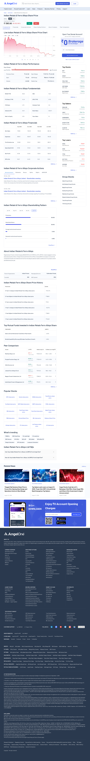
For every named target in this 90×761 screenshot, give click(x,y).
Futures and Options (30, 562)
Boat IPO (68, 594)
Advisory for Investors (54, 744)
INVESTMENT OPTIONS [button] (31, 549)
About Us (7, 555)
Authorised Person (71, 571)
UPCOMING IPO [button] (70, 587)
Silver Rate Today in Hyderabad (20, 658)
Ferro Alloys (12, 21)
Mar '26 (27, 210)
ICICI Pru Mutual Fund (63, 664)
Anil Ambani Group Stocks (68, 184)
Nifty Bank (31, 439)
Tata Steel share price (51, 613)
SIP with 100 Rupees (30, 555)
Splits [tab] (31, 172)
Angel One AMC (17, 633)
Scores (43, 742)
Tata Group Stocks (67, 200)
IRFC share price (8, 613)
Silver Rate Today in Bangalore (35, 658)
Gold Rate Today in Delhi (31, 655)
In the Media (7, 558)
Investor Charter (44, 744)
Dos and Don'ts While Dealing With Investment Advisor (58, 742)
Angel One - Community (10, 600)
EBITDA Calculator (50, 571)
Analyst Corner (70, 573)
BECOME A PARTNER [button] (30, 587)
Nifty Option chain (14, 652)
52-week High (49, 594)
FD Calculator (49, 566)
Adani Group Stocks (67, 181)
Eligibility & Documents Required (32, 598)
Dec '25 (21, 210)
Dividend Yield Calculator (51, 560)
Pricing (58, 9)
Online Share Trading (71, 557)
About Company (53, 27)
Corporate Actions (26, 27)
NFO (26, 558)
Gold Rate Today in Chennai (45, 655)
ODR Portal (6, 747)
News (33, 9)
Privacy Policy (29, 737)
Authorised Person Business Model (33, 600)
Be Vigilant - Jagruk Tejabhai (11, 601)
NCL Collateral (64, 744)
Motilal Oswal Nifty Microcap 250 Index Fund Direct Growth (20, 339)
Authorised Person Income (31, 596)
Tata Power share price (31, 620)
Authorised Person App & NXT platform (34, 601)
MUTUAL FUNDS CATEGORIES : (11, 667)
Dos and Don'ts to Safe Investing (32, 742)
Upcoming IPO (29, 560)
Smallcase (18, 639)
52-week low (35, 436)
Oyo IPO (68, 592)
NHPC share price (29, 615)
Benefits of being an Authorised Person (34, 594)
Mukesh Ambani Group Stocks (69, 197)
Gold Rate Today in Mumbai (18, 655)
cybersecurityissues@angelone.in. (44, 732)
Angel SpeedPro (32, 636)
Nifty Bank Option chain (26, 652)
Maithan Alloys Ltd (10, 353)
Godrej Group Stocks (67, 190)
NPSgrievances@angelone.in (10, 731)
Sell (36, 23)
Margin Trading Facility (42, 636)
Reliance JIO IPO (70, 590)
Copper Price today (17, 661)
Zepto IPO (69, 596)
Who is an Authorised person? (32, 592)
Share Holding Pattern (40, 27)
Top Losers (48, 600)
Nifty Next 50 (40, 439)
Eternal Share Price (50, 618)
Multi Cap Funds (71, 667)
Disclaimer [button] (7, 713)
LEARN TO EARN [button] (9, 587)
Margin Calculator (9, 442)
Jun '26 (34, 210)
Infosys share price (71, 615)
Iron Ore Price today (59, 661)
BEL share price (49, 620)
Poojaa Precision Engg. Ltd (12, 359)
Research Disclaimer (9, 742)
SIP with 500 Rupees (30, 557)
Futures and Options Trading (73, 568)
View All (84, 466)
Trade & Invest (8, 9)
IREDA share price (8, 617)
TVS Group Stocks (67, 203)
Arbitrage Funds (48, 667)
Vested (28, 639)
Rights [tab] (37, 172)
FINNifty (7, 436)
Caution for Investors (30, 747)
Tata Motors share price (10, 618)
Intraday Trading (70, 559)
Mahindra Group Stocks (68, 194)
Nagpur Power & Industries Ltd (13, 376)
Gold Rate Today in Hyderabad (60, 655)
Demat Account (70, 553)
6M (32, 59)
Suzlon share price (9, 615)
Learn (28, 9)
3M (30, 59)
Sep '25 (14, 210)
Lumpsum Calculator (32, 442)
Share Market (69, 560)
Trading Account (70, 555)
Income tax (69, 570)
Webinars (7, 562)
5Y (38, 59)
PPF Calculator (49, 575)
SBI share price (29, 618)
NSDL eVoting (79, 744)
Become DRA (28, 590)
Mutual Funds (28, 553)
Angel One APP (15, 636)
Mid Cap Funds (62, 667)
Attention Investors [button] (10, 674)
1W (24, 59)
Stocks (27, 551)
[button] (30, 451)
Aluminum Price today (28, 661)
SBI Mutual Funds (32, 664)
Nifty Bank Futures (22, 649)
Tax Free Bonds (29, 575)
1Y (35, 59)
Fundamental (6, 27)
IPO (67, 562)
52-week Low (49, 596)
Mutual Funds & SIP (19, 9)
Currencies (28, 568)
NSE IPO (68, 588)
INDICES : (6, 646)
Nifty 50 (24, 439)
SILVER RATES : (7, 658)
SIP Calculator (20, 442)
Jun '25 (8, 210)
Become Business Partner (31, 588)
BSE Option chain (63, 652)
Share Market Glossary (51, 592)
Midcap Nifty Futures (34, 649)
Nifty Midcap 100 (46, 646)
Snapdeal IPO (69, 600)
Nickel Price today (49, 661)
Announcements (49, 590)
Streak (23, 639)
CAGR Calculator (49, 558)
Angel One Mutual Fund (21, 664)
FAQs (74, 742)
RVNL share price (29, 617)
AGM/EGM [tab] (44, 172)
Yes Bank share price (9, 620)
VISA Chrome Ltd (9, 365)
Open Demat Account (63, 3)
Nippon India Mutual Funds (76, 664)
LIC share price (70, 620)
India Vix (70, 646)
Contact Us (7, 557)
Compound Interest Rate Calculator (53, 564)
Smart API (50, 636)
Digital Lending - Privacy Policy (19, 744)
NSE (10, 18)
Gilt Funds (55, 667)
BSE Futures (53, 649)
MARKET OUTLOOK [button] (50, 587)
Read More (54, 269)
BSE (14, 18)
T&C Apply (79, 742)
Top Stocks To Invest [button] (10, 611)
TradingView (34, 639)
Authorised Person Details (31, 603)
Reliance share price (71, 613)
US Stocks (28, 564)
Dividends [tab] (18, 172)
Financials (15, 27)
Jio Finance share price (71, 618)
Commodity (28, 570)
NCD (26, 571)
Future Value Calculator (51, 562)
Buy (29, 23)
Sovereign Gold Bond (30, 579)
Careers (6, 564)
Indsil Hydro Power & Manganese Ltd (14, 382)
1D (22, 59)
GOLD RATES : (7, 655)
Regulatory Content (19, 742)
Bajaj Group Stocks (67, 187)
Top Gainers (48, 598)
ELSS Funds (23, 667)
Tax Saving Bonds (29, 581)
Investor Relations (9, 560)
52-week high (26, 436)
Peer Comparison (64, 27)
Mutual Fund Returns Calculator (52, 573)
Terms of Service (37, 737)
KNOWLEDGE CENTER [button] (72, 549)
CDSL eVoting (72, 744)
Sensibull (13, 639)
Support (65, 9)
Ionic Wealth (25, 633)
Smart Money (7, 590)
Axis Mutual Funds (42, 664)
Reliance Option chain (52, 652)
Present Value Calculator (51, 570)
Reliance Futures (44, 649)
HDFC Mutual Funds (52, 664)
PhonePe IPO (69, 598)
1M (27, 59)
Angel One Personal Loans (33, 744)
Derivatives (69, 564)
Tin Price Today (69, 661)
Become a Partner (49, 9)
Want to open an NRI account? (72, 59)
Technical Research (9, 596)
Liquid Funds (30, 667)
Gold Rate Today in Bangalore (75, 655)
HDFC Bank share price (30, 613)
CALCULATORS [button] (49, 549)
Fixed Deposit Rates (58, 636)
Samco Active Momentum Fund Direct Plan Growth (18, 333)
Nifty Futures (13, 649)
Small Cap (6, 21)
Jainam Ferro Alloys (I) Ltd (12, 370)
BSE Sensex (8, 439)
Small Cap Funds (39, 667)
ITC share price (70, 617)
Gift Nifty (16, 439)
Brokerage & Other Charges (11, 553)
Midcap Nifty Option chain (39, 652)
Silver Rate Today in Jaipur (65, 658)
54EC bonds (28, 577)
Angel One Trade (23, 636)
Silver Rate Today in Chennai (50, 658)
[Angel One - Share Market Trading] (10, 3)
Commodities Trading (71, 566)
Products (39, 9)
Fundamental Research (10, 594)
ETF (26, 566)
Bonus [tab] (25, 172)
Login (74, 3)
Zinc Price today (39, 661)
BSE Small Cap (16, 436)
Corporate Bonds (29, 573)
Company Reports (9, 598)
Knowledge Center (9, 588)
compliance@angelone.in (38, 729)
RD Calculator (49, 568)
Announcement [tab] (9, 172)
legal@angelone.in (40, 734)
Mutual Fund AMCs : (9, 664)
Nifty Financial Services (27, 646)
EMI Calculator (49, 577)
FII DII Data (48, 601)
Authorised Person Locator (31, 605)
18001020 (20, 627)
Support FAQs (29, 627)
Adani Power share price (51, 615)
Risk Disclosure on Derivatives (17, 747)
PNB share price (49, 617)
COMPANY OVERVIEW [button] (10, 549)
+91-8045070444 (27, 732)
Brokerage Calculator (50, 551)
